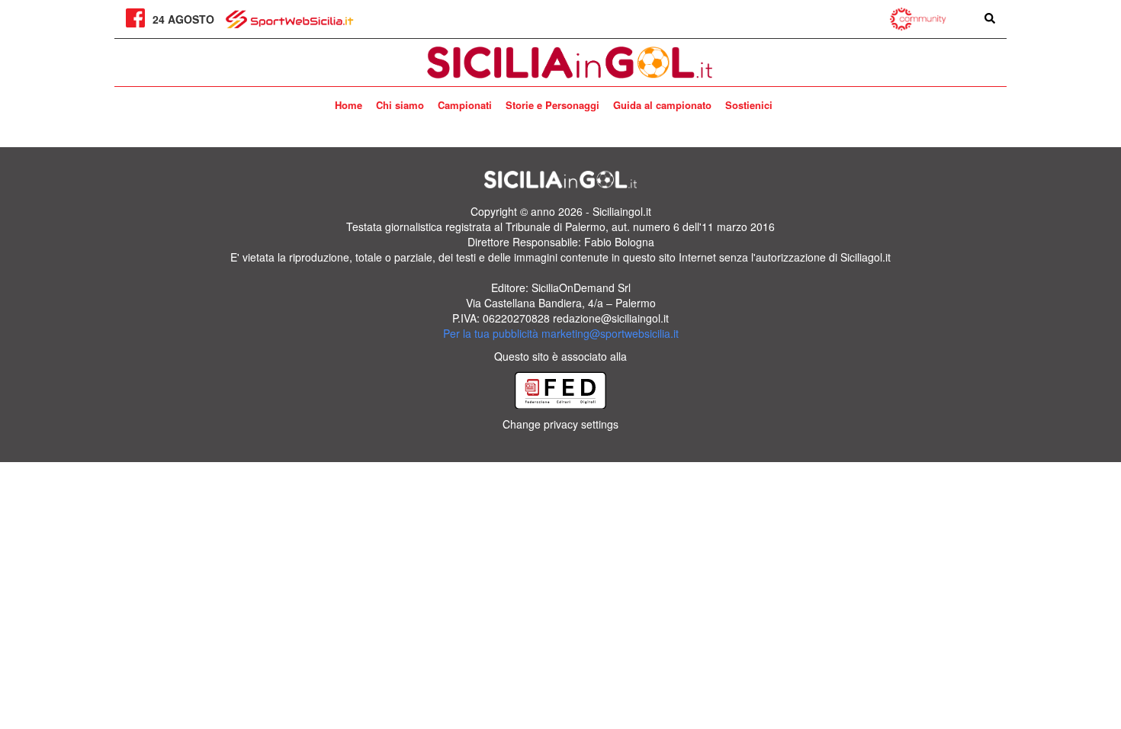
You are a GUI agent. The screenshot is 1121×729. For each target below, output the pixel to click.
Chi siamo (400, 105)
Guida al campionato (662, 105)
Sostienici (748, 105)
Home (348, 105)
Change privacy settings (560, 424)
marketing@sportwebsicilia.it (610, 333)
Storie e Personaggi (552, 105)
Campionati (465, 105)
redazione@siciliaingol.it (611, 318)
